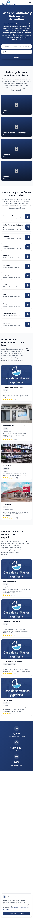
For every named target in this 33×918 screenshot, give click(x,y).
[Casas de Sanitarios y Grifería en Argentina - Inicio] (8, 2)
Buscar (16, 57)
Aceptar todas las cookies (16, 913)
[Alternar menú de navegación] (30, 2)
